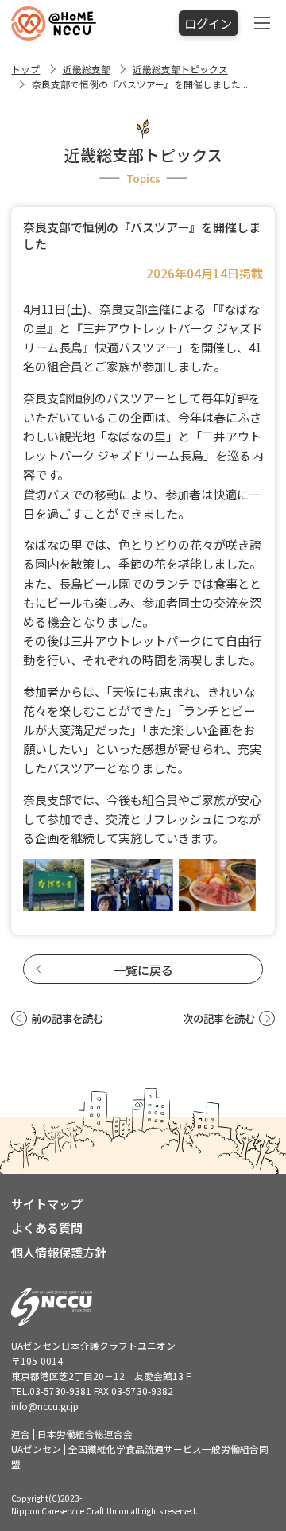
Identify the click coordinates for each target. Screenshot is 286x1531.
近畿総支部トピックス (180, 69)
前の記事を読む (66, 1018)
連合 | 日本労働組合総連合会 (72, 1433)
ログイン (208, 23)
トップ (25, 69)
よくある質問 (47, 1227)
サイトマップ (47, 1203)
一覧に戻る (143, 969)
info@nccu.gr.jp (45, 1405)
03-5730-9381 (60, 1390)
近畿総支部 (86, 69)
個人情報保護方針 (58, 1252)
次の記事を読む (219, 1018)
